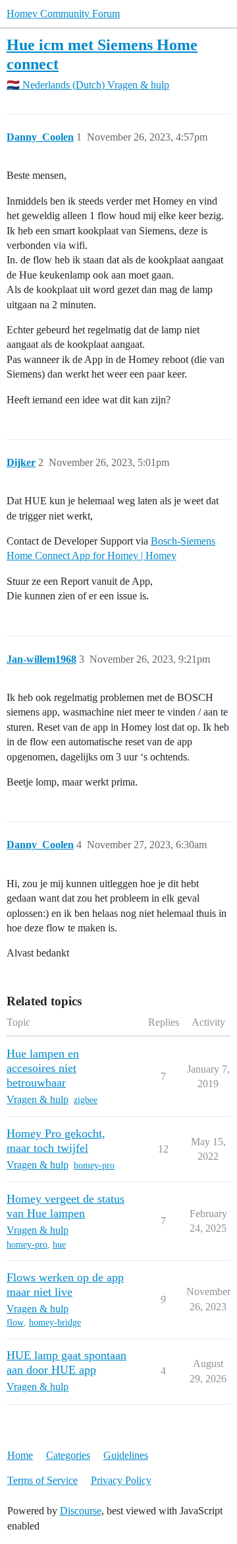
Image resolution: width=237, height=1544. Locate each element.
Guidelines (125, 1455)
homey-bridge (55, 1322)
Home (20, 1455)
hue (59, 1245)
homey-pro (94, 1165)
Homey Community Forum (63, 13)
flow (15, 1322)
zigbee (85, 1100)
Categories (68, 1455)
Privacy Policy (121, 1480)
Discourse (80, 1510)
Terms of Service (42, 1480)
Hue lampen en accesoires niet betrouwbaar (43, 1068)
